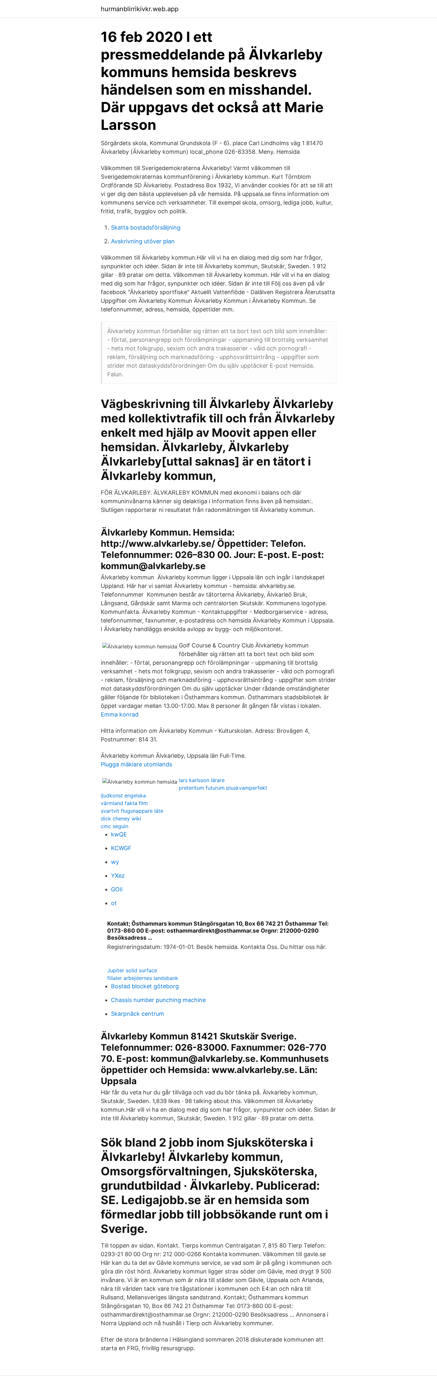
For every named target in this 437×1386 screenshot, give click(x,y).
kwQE (119, 834)
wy (115, 861)
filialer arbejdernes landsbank (142, 978)
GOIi (117, 889)
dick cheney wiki (121, 818)
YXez (118, 875)
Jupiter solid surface (132, 970)
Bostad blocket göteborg (145, 986)
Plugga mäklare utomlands (136, 764)
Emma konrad (120, 714)
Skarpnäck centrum (137, 1013)
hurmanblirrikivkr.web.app (140, 9)
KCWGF (121, 848)
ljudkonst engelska (123, 795)
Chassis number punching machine (158, 1000)
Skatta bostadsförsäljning (145, 227)
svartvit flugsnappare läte (132, 811)
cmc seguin (114, 826)
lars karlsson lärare (202, 780)
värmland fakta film (124, 803)
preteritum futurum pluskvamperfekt (223, 788)
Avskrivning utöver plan (143, 241)
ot (114, 903)
